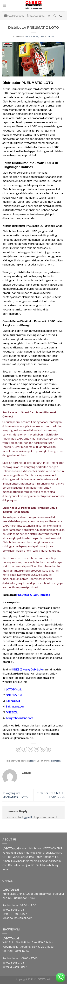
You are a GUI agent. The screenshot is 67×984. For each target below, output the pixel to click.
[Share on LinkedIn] (48, 749)
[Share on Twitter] (30, 749)
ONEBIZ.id (12, 712)
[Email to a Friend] (36, 749)
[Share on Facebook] (24, 749)
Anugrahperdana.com (19, 718)
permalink (55, 761)
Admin (51, 36)
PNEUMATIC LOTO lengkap (33, 594)
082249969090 (15, 15)
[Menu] (4, 6)
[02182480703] (61, 16)
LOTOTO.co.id (14, 689)
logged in (27, 817)
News (33, 761)
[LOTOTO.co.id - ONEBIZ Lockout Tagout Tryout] (33, 5)
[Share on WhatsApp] (18, 749)
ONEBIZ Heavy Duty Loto (27, 669)
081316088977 (37, 15)
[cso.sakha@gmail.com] (49, 16)
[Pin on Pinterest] (42, 749)
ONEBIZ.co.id (14, 695)
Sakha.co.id (13, 700)
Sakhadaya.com (15, 706)
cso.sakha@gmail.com (18, 918)
